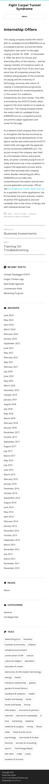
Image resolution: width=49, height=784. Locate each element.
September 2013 (12, 540)
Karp (10, 214)
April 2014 (9, 516)
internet (9, 715)
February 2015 (11, 479)
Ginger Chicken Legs (14, 279)
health (31, 693)
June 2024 (8, 315)
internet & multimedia (26, 715)
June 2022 (8, 348)
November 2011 (11, 563)
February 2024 (11, 334)
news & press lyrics (22, 732)
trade (19, 753)
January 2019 (10, 399)
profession (25, 216)
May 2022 (8, 352)
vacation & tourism (14, 759)
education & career (12, 216)
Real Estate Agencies (14, 283)
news (7, 732)
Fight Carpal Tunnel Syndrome (25, 7)
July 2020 (8, 371)
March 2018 (9, 418)
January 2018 (10, 427)
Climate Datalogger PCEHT (17, 274)
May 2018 (8, 413)
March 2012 (9, 558)
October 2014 (10, 493)
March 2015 (9, 474)
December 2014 (11, 488)
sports (8, 748)
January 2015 (10, 483)
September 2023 (12, 343)
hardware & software (15, 693)
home (28, 699)
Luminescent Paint (13, 288)
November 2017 (11, 432)
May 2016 (8, 460)
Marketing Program (13, 293)
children (32, 644)
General (32, 214)
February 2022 (11, 357)
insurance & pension (29, 710)
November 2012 (11, 549)
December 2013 (11, 530)
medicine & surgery (14, 726)
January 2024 (10, 338)
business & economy (15, 644)
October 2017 (10, 437)
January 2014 (10, 526)
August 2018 (10, 404)
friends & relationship (15, 682)
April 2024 (9, 324)
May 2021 (8, 362)
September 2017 (12, 441)
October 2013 (10, 535)
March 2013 (9, 544)
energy (8, 677)
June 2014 (8, 507)
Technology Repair (23, 748)
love (7, 721)
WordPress (16, 780)
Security (9, 742)
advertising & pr (13, 639)
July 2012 (8, 554)
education (29, 661)
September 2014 (12, 497)
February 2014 (11, 521)
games (32, 682)
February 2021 (11, 366)
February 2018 (11, 423)
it (40, 715)
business (28, 639)
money (30, 726)
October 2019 (10, 394)
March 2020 (9, 385)
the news (9, 753)
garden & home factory (16, 688)
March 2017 (9, 455)
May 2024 (8, 320)
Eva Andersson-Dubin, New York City (26, 188)
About (7, 590)
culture (29, 655)
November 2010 (11, 568)
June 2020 (8, 376)
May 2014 (8, 512)
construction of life (14, 655)
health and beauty (14, 699)
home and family (13, 704)
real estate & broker (29, 737)
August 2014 (10, 502)
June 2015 (8, 469)
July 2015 (8, 465)
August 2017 (10, 446)
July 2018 (8, 409)
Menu (24, 16)
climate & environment (16, 650)
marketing (17, 721)
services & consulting (26, 742)
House (27, 704)
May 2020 (8, 380)
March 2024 (9, 329)
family (18, 677)
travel (28, 753)
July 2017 (8, 451)
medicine (29, 721)
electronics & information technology (23, 671)
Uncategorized (11, 617)
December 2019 (11, 390)
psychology (10, 737)
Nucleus (5, 778)
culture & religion (13, 661)
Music (39, 726)
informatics (10, 710)
